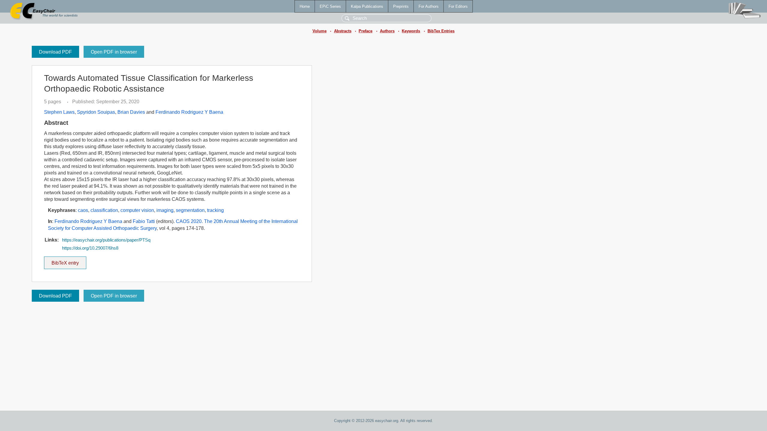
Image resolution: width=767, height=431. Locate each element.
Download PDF (55, 51)
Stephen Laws (59, 112)
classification (104, 210)
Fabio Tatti (144, 221)
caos (83, 210)
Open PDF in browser (114, 51)
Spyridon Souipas (96, 112)
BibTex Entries (441, 31)
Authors (387, 31)
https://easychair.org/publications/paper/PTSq (106, 240)
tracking (215, 210)
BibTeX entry (69, 261)
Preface (365, 31)
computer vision (137, 210)
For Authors (429, 6)
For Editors (458, 6)
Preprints (401, 6)
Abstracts (342, 31)
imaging (164, 210)
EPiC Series (330, 6)
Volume (319, 31)
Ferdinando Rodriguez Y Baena (189, 112)
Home (305, 6)
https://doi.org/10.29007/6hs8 (90, 248)
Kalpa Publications (367, 6)
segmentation (190, 210)
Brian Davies (131, 112)
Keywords (411, 31)
